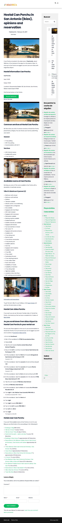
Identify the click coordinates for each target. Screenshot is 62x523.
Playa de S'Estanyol (50, 258)
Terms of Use (14, 520)
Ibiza (45, 215)
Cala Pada (48, 274)
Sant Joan (47, 325)
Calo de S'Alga (49, 281)
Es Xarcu (47, 298)
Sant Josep (47, 289)
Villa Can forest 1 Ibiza (11, 432)
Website (31, 497)
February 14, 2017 (22, 32)
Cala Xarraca (48, 348)
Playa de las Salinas (50, 306)
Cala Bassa (48, 321)
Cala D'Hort (48, 302)
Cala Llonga (48, 264)
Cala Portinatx (49, 342)
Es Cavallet (48, 304)
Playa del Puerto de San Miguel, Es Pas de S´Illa (50, 334)
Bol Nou (47, 310)
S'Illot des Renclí (49, 350)
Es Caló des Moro (49, 236)
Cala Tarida (48, 314)
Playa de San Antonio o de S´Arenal (49, 232)
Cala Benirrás (48, 346)
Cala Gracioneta (49, 239)
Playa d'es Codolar (50, 308)
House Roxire (8, 451)
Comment (7, 484)
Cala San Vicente (49, 344)
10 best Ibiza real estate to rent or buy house (53, 46)
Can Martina (48, 272)
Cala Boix (47, 245)
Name (6, 497)
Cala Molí (47, 295)
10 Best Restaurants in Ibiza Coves (53, 88)
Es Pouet (47, 228)
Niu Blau (47, 287)
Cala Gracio (48, 226)
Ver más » (47, 132)
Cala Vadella (48, 293)
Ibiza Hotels (7, 317)
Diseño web (6, 520)
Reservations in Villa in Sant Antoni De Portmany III (18, 453)
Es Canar (47, 266)
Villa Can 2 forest (9, 430)
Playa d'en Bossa (49, 218)
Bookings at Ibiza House (11, 438)
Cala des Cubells (49, 300)
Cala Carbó (48, 291)
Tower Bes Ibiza (9, 472)
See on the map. (8, 99)
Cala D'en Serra (49, 329)
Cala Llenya (48, 268)
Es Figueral (48, 270)
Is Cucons (7, 457)
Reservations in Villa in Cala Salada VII (15, 467)
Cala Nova (48, 283)
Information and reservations (11, 299)
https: (46, 375)
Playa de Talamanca (50, 222)
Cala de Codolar (49, 319)
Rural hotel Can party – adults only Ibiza (15, 434)
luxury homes (31, 303)
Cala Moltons (48, 340)
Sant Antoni (47, 224)
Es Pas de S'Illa (49, 338)
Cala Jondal (48, 312)
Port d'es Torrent (49, 323)
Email (18, 497)
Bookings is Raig (9, 427)
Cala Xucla (48, 327)
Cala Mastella (48, 247)
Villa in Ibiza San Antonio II (12, 470)
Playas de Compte (50, 317)
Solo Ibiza (13, 34)
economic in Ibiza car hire (19, 332)
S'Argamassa (48, 285)
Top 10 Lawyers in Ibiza (53, 64)
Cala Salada (48, 241)
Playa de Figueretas (50, 220)
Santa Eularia (48, 243)
